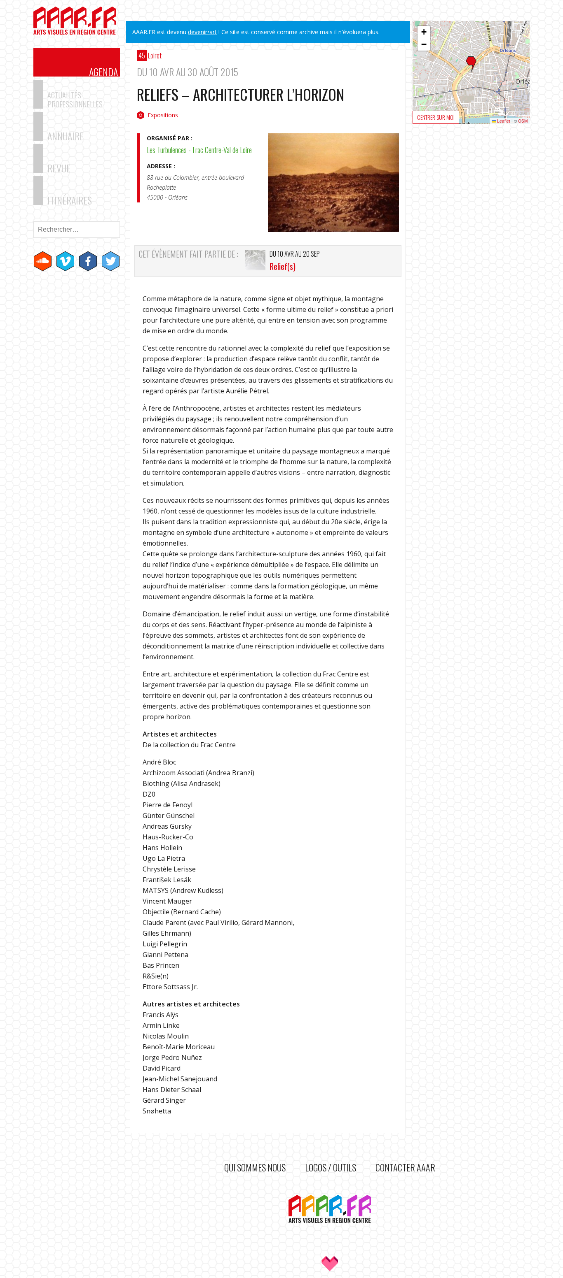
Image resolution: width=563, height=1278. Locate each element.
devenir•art (202, 32)
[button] (471, 64)
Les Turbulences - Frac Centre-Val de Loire (199, 149)
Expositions (163, 115)
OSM (523, 121)
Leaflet (503, 121)
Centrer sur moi (436, 117)
